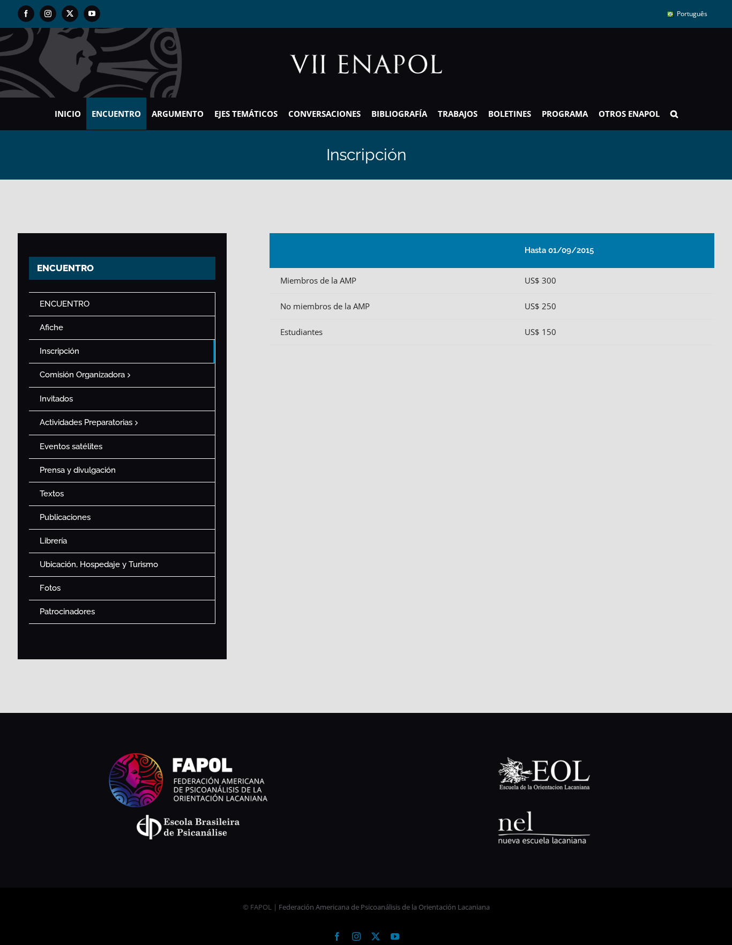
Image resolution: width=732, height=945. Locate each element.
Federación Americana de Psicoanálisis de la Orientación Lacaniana (384, 907)
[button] (674, 114)
